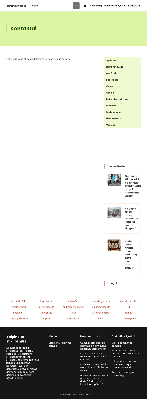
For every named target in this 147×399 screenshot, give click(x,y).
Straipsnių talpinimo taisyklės (107, 5)
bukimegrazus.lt (101, 307)
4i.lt (128, 307)
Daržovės (112, 73)
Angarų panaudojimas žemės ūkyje (124, 373)
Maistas (111, 105)
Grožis (110, 92)
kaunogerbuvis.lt (19, 318)
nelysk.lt (46, 318)
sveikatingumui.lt (100, 301)
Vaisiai (110, 125)
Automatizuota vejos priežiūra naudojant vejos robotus (126, 353)
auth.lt (128, 312)
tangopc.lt (46, 312)
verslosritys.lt (19, 307)
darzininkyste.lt (128, 318)
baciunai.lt (18, 312)
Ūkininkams (113, 118)
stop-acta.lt (73, 318)
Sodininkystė (114, 112)
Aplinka (111, 60)
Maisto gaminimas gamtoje (122, 344)
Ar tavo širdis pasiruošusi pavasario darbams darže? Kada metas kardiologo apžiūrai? (94, 379)
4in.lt (73, 312)
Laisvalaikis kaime (117, 99)
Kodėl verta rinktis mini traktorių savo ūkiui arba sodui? (131, 254)
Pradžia (85, 5)
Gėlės (109, 86)
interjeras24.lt (46, 307)
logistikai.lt (46, 301)
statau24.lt (73, 301)
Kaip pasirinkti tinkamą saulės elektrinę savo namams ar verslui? (124, 364)
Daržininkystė (114, 67)
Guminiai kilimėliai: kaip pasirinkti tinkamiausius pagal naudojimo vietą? (134, 186)
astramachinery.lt (100, 312)
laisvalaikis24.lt (19, 301)
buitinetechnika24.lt (73, 307)
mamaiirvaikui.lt (128, 301)
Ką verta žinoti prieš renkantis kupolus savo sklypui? (131, 218)
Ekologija (112, 79)
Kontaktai (134, 5)
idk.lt (101, 318)
